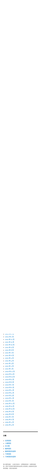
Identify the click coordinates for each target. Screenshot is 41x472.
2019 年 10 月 (9, 409)
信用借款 (8, 441)
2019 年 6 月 (9, 419)
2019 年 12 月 (9, 403)
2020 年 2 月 (9, 398)
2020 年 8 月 (9, 382)
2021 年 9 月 (9, 347)
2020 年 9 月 (9, 379)
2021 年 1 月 (9, 369)
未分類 (7, 446)
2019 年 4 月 (9, 425)
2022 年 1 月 (9, 337)
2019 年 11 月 (9, 406)
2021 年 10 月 (9, 345)
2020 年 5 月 (9, 390)
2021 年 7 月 (9, 353)
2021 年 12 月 (9, 339)
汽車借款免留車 (10, 457)
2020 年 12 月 (10, 371)
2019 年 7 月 (9, 417)
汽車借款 (8, 454)
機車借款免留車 (10, 451)
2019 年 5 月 (9, 422)
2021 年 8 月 (9, 350)
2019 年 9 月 (9, 411)
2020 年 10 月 (10, 377)
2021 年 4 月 (9, 361)
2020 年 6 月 (9, 387)
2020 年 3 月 (9, 395)
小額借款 (8, 443)
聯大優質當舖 (7, 464)
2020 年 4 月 (9, 393)
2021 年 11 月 (9, 342)
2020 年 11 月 (9, 374)
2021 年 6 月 (9, 355)
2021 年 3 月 (9, 363)
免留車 (20, 466)
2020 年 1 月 (9, 401)
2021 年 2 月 (9, 366)
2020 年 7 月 (9, 385)
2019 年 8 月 (9, 414)
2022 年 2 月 (9, 334)
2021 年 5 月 (9, 358)
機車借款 (8, 449)
